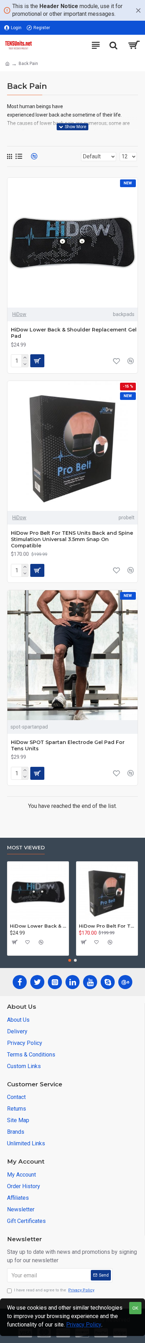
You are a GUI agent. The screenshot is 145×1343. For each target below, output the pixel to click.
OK (135, 1308)
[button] (69, 960)
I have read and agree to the (54, 1290)
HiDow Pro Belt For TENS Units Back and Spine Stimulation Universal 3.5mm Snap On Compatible (72, 539)
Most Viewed (26, 848)
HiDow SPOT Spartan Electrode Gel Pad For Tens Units (68, 745)
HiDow (19, 314)
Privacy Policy (83, 1324)
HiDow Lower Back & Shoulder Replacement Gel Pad (74, 333)
